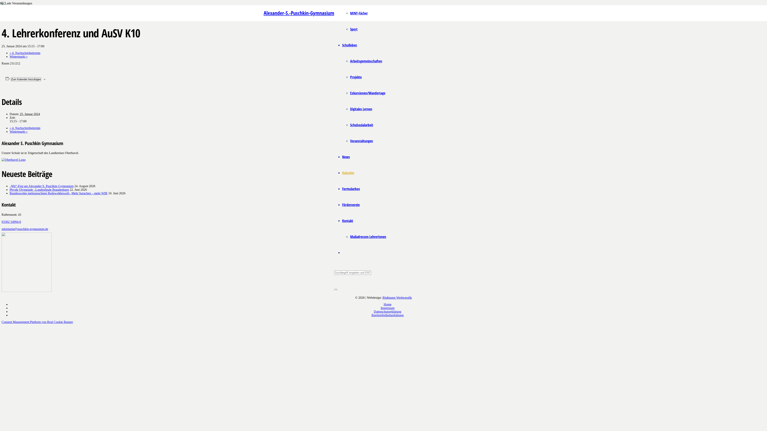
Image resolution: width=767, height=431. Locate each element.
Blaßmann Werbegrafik (397, 297)
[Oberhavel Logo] (14, 159)
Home (387, 304)
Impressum (387, 308)
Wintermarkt (19, 56)
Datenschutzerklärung (387, 311)
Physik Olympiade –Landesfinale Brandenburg (39, 189)
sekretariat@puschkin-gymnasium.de (25, 229)
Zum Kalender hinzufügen (26, 79)
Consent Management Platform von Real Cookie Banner (37, 322)
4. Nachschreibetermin (25, 53)
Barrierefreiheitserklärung (388, 315)
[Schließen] (335, 289)
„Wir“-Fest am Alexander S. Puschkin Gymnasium (42, 186)
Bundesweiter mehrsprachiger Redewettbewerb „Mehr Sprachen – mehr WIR (58, 193)
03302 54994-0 (11, 221)
